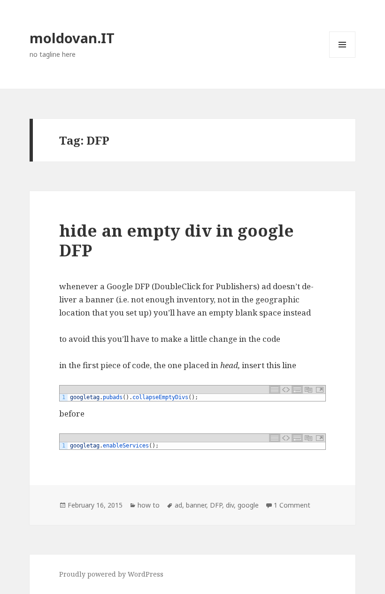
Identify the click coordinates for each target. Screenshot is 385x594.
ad (178, 505)
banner (196, 505)
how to (149, 505)
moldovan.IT (72, 38)
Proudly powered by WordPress (111, 574)
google (248, 505)
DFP (216, 505)
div (230, 505)
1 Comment (292, 505)
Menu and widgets (342, 57)
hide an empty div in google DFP (176, 240)
